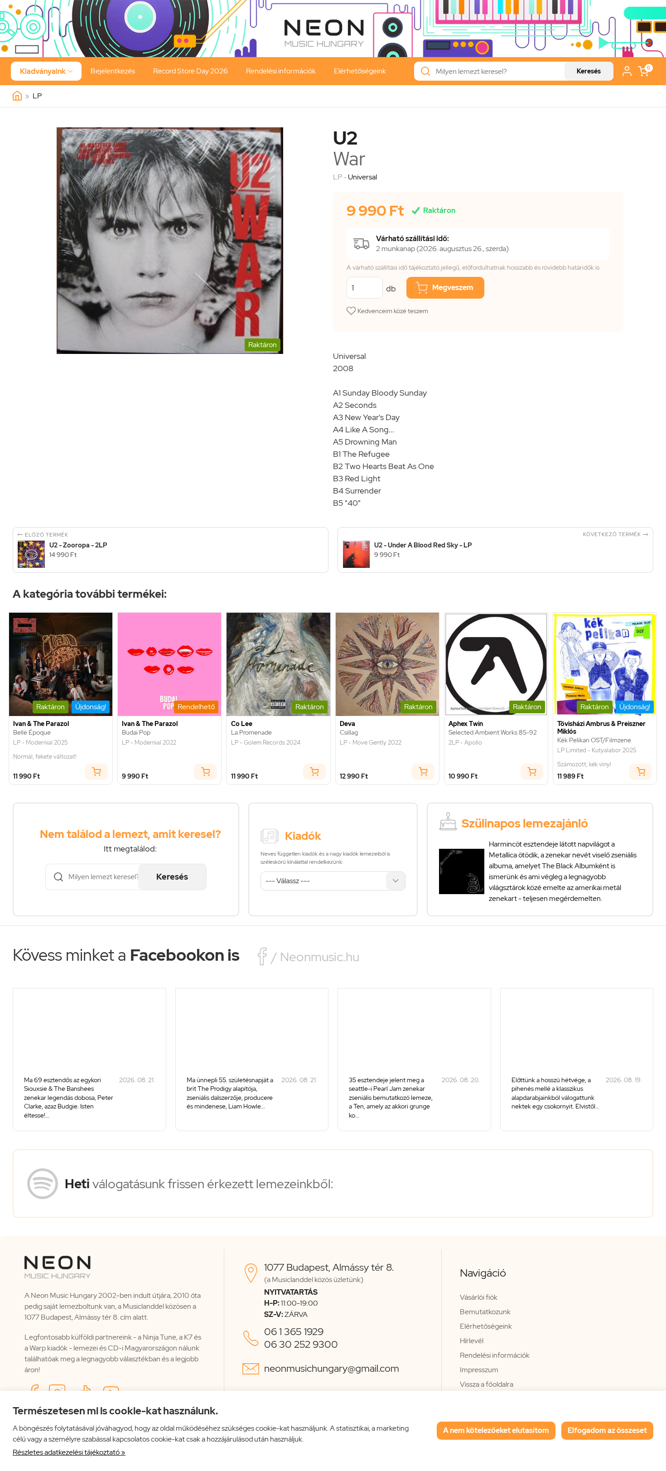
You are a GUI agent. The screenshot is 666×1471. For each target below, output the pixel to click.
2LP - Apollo (465, 742)
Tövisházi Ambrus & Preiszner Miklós (601, 728)
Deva (347, 724)
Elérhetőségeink (360, 71)
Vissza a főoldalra (486, 1384)
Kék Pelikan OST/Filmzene (594, 740)
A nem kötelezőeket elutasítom (496, 1430)
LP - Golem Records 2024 (265, 742)
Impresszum (479, 1369)
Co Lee (241, 724)
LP (37, 96)
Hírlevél (471, 1340)
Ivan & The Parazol (41, 724)
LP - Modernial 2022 (149, 742)
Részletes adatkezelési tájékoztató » (69, 1452)
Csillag (349, 732)
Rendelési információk (281, 71)
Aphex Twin (466, 724)
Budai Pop (136, 732)
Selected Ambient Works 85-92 (493, 732)
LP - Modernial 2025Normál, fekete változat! (45, 749)
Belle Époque (32, 732)
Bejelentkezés (113, 71)
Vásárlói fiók (478, 1297)
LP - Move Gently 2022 (370, 742)
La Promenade (251, 732)
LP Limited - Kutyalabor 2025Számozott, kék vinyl (596, 757)
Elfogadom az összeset (607, 1430)
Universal (362, 177)
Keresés (589, 71)
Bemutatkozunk (485, 1311)
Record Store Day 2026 (190, 71)
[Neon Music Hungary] (17, 96)
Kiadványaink (46, 71)
